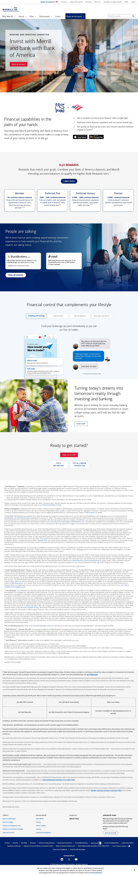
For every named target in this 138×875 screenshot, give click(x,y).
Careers (38, 829)
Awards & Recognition (43, 832)
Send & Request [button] (78, 317)
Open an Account (8, 832)
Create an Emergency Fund (12, 825)
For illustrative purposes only (91, 374)
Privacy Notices (96, 873)
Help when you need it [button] (100, 317)
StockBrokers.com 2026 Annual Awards (17, 518)
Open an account (110, 833)
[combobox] (122, 16)
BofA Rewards (16, 583)
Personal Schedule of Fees (52, 505)
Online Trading (41, 825)
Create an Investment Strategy (13, 829)
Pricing (38, 822)
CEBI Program (90, 512)
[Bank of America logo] (49, 2)
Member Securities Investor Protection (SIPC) (106, 790)
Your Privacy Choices (119, 846)
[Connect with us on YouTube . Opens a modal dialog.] (76, 859)
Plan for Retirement (9, 819)
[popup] (80, 137)
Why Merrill (39, 819)
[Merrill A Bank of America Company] (11, 9)
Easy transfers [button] (55, 317)
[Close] (134, 869)
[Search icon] (133, 16)
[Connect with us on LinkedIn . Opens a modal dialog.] (62, 859)
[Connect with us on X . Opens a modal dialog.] (69, 859)
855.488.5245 (58, 466)
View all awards (14, 275)
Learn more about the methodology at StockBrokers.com (65, 522)
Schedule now (79, 466)
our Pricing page (92, 674)
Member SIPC (42, 540)
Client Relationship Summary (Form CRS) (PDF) (59, 780)
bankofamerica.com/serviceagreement (86, 560)
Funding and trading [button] (35, 317)
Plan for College (8, 822)
